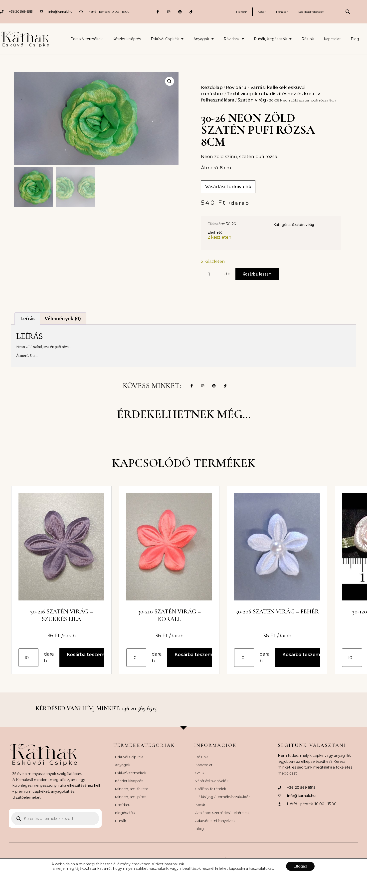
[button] (169, 81)
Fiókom (241, 11)
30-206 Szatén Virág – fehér (277, 611)
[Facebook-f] (157, 11)
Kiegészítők (125, 812)
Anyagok (201, 39)
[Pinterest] (179, 11)
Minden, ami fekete (131, 788)
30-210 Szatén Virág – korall (169, 615)
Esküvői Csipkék (165, 39)
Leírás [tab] (27, 318)
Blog (355, 39)
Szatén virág (251, 100)
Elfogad (300, 866)
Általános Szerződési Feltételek (222, 812)
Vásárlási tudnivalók (211, 780)
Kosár (262, 11)
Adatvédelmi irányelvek (215, 820)
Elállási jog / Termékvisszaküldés (222, 796)
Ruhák (120, 820)
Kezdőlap (212, 87)
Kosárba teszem (257, 274)
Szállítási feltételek (311, 11)
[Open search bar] (347, 11)
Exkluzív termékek (86, 39)
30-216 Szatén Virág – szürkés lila (61, 615)
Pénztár (282, 11)
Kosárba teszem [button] (85, 654)
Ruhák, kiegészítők (270, 39)
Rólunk (308, 39)
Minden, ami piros (130, 796)
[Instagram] (168, 11)
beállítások (192, 868)
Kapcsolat (332, 39)
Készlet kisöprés (127, 39)
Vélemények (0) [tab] (63, 318)
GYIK (199, 773)
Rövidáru (231, 39)
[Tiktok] (191, 11)
